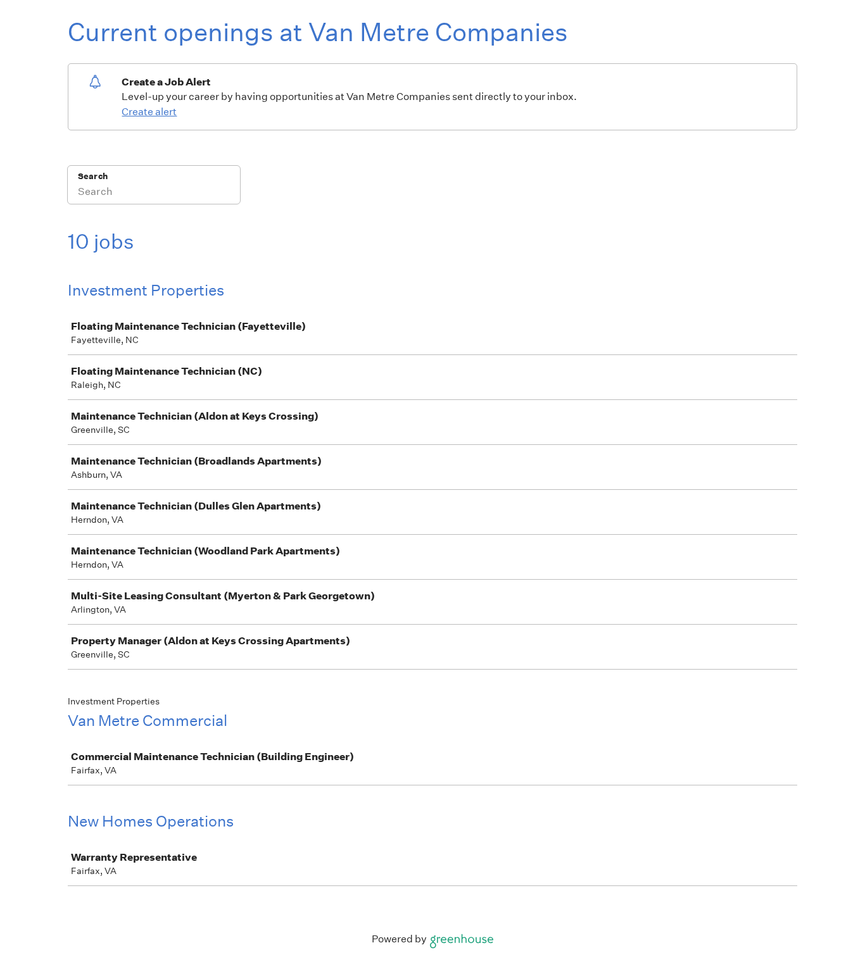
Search (93, 176)
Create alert (149, 112)
